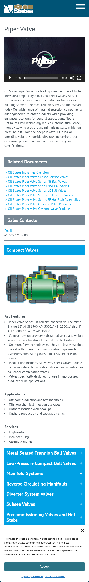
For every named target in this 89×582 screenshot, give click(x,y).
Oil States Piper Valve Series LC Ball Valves (37, 190)
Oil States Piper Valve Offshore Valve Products (39, 204)
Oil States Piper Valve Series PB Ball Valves (37, 181)
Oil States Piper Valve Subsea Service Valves (38, 177)
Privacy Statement (55, 576)
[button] (82, 530)
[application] (44, 59)
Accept (44, 566)
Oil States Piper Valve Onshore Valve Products (39, 209)
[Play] (10, 78)
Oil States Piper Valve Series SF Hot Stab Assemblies (44, 200)
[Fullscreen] (79, 78)
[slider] (41, 78)
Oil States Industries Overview (28, 172)
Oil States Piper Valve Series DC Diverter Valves (40, 195)
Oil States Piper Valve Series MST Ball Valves (38, 186)
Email (8, 231)
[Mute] (72, 78)
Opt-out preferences (32, 576)
